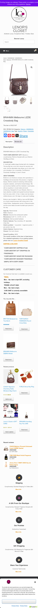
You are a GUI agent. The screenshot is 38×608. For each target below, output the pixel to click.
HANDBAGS (11, 58)
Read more (8, 329)
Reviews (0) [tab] (18, 141)
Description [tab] (9, 141)
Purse (5, 133)
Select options (9, 432)
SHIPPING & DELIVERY (10, 244)
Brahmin (9, 59)
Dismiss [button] (28, 4)
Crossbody (31, 131)
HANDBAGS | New (8, 131)
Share (23, 135)
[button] (35, 582)
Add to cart (8, 399)
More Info (19, 489)
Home (5, 58)
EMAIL (6, 277)
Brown (25, 131)
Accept (19, 601)
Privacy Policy (15, 605)
